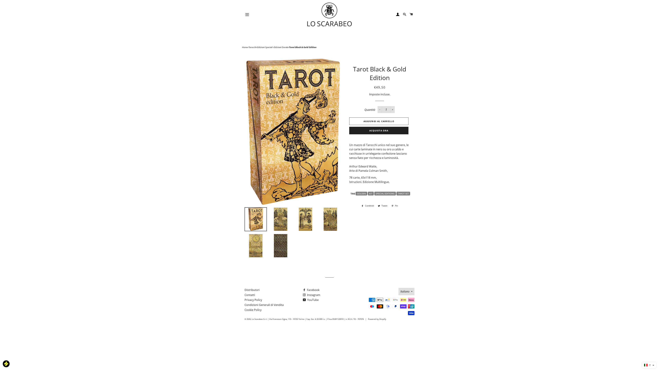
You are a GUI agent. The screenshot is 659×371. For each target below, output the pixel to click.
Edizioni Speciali (265, 47)
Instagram (313, 295)
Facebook (312, 290)
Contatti (250, 295)
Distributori (252, 290)
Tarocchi (252, 47)
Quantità (370, 110)
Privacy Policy (253, 300)
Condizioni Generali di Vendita (264, 305)
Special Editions (385, 193)
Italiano (404, 291)
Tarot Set (403, 193)
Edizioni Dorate (281, 47)
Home (245, 47)
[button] (649, 365)
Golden (361, 193)
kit (370, 193)
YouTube (313, 300)
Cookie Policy (253, 310)
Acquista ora (379, 130)
